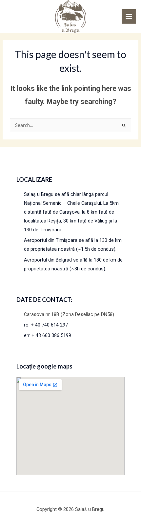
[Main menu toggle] (129, 16)
